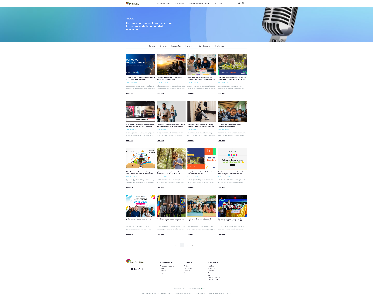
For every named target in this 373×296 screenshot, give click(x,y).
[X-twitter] (142, 269)
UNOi (209, 275)
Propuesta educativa (167, 266)
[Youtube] (132, 269)
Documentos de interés (192, 273)
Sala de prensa (204, 46)
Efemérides (189, 46)
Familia (152, 46)
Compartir (211, 273)
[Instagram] (139, 269)
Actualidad (199, 3)
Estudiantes (176, 46)
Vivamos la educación (163, 3)
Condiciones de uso (149, 293)
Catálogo (208, 3)
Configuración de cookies (182, 293)
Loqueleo (211, 270)
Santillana (211, 266)
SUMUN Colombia (214, 277)
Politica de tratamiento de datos (220, 293)
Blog (214, 3)
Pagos (220, 3)
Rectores (162, 46)
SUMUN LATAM (213, 280)
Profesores (219, 46)
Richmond (211, 268)
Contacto (163, 270)
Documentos (178, 3)
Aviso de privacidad (199, 293)
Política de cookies (164, 293)
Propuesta (191, 3)
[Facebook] (135, 269)
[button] (239, 3)
